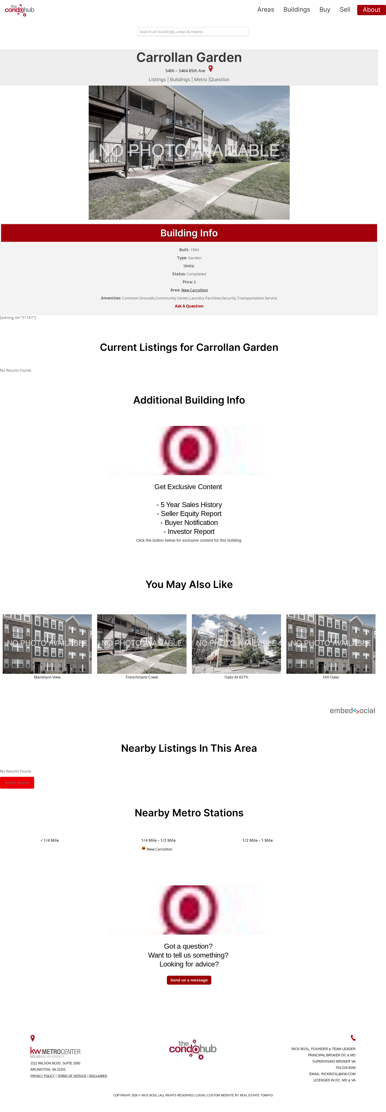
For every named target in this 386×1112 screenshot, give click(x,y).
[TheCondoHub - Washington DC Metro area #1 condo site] (19, 10)
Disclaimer (98, 1076)
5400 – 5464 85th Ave (185, 70)
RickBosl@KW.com (338, 1074)
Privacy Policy (42, 1076)
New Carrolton (159, 849)
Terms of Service (71, 1076)
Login (201, 1095)
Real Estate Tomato (256, 1095)
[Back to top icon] (364, 1103)
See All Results (17, 782)
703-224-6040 (346, 1068)
